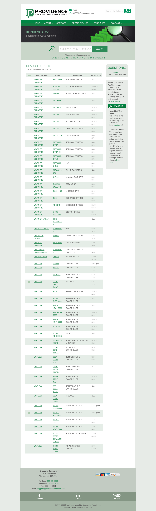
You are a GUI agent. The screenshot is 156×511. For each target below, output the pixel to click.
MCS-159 (57, 107)
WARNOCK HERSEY (39, 237)
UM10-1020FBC (57, 213)
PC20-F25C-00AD (55, 449)
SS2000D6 (57, 191)
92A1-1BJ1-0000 (57, 306)
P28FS (56, 235)
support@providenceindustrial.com (51, 488)
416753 (56, 267)
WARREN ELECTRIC (38, 244)
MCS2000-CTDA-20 (57, 150)
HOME (37, 23)
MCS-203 (57, 128)
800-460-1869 (52, 481)
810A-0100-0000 (57, 299)
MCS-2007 (57, 121)
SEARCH (100, 48)
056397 (56, 256)
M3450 (56, 93)
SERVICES (61, 23)
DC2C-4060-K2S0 (57, 414)
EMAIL (75, 10)
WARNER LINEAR (41, 219)
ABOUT (47, 23)
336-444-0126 (53, 483)
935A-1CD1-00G (57, 334)
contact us (118, 125)
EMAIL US (117, 72)
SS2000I (56, 198)
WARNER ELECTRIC (38, 80)
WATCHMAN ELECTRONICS (40, 251)
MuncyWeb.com (85, 507)
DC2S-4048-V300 (57, 428)
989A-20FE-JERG (55, 398)
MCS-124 (57, 100)
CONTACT (115, 23)
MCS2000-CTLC (57, 157)
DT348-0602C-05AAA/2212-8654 (57, 437)
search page (115, 101)
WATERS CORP (40, 256)
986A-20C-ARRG (57, 341)
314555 (56, 263)
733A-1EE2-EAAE (55, 284)
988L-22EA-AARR (55, 389)
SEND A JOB (99, 23)
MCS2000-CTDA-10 (57, 143)
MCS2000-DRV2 (57, 164)
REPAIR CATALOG (80, 23)
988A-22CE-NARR (55, 379)
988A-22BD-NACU (55, 360)
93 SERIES (57, 326)
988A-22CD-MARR (56, 369)
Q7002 (55, 177)
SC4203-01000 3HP (57, 185)
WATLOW (38, 263)
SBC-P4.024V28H (57, 222)
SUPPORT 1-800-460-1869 (83, 13)
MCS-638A (57, 135)
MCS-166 (57, 114)
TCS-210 (56, 205)
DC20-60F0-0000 (57, 407)
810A (55, 291)
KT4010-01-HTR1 (56, 87)
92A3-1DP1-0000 (57, 320)
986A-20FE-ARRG (55, 350)
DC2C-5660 (56, 421)
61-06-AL (56, 274)
